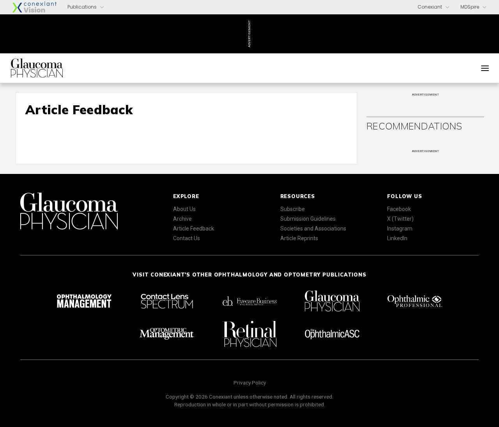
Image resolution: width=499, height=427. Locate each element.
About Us (184, 209)
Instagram (399, 228)
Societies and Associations (313, 228)
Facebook (399, 209)
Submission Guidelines (308, 219)
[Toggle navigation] (485, 68)
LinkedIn (397, 238)
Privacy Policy (250, 382)
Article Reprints (299, 238)
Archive (182, 219)
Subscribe (292, 209)
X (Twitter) (400, 219)
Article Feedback (193, 228)
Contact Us (186, 238)
